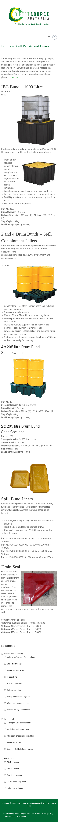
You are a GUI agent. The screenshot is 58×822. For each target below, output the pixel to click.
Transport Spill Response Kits (19, 723)
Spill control (9, 719)
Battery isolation (14, 690)
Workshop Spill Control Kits (18, 729)
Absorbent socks (14, 742)
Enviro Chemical (11, 759)
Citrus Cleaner (13, 769)
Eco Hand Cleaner (14, 775)
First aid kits (12, 677)
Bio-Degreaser (13, 762)
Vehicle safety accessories (18, 710)
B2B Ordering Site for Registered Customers (21, 813)
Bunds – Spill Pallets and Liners (20, 749)
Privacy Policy (47, 813)
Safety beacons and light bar (18, 697)
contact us (13, 77)
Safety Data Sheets (15, 788)
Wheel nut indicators (15, 670)
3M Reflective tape (14, 664)
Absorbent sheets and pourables (20, 736)
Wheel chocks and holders (18, 703)
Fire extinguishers (14, 683)
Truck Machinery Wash (16, 782)
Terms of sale (9, 817)
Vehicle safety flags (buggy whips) (21, 657)
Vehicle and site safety (13, 654)
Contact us (21, 817)
